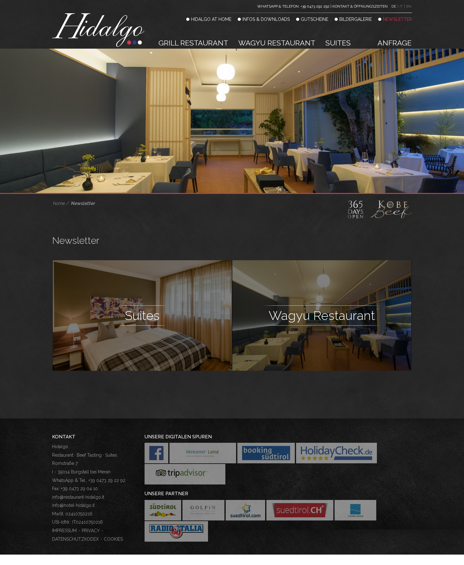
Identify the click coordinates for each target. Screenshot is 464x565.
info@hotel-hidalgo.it (73, 505)
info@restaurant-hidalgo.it (78, 497)
